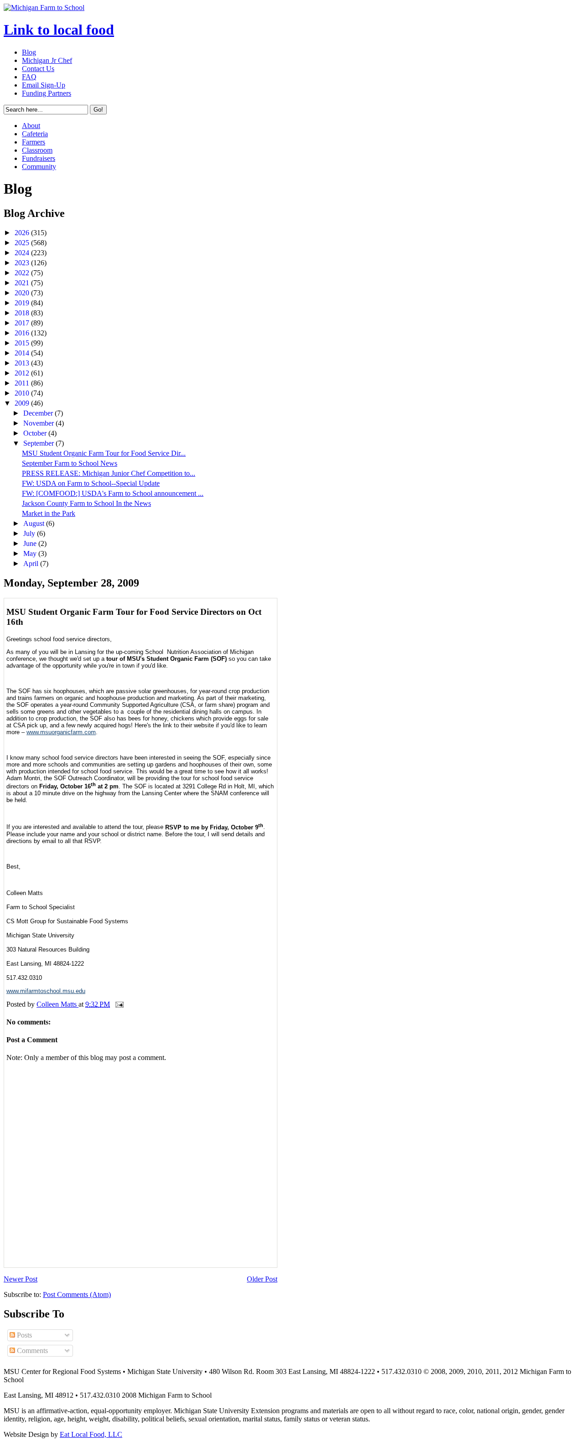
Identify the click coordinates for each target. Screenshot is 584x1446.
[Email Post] (118, 1004)
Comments (31, 1350)
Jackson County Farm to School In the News (86, 503)
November (39, 423)
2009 (23, 403)
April (31, 563)
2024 (23, 253)
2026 (23, 233)
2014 (23, 353)
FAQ (29, 77)
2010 (23, 393)
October (35, 433)
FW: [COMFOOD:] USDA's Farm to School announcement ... (112, 493)
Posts (23, 1335)
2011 (23, 383)
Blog (29, 52)
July (30, 533)
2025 (23, 243)
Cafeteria (35, 134)
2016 (23, 333)
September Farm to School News (69, 463)
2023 (23, 263)
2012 (23, 373)
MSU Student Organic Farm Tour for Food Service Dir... (104, 453)
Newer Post (20, 1279)
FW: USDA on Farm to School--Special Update (91, 483)
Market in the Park (48, 513)
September (39, 443)
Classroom (37, 150)
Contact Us (38, 68)
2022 (23, 273)
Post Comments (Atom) (77, 1294)
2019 (23, 303)
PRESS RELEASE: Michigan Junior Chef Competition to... (108, 473)
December (39, 413)
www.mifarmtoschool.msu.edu (45, 991)
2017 (23, 323)
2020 (23, 293)
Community (39, 166)
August (34, 523)
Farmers (33, 142)
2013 (23, 363)
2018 (23, 313)
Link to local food (59, 29)
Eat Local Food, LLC (91, 1434)
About (31, 125)
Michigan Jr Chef (47, 60)
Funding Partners (46, 93)
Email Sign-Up (43, 85)
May (30, 553)
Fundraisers (38, 158)
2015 (23, 343)
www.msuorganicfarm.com (61, 732)
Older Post (262, 1279)
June (30, 543)
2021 (23, 283)
